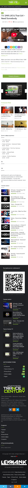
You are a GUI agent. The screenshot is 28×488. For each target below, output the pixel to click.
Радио (5, 376)
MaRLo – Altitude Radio (8, 152)
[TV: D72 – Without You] (7, 124)
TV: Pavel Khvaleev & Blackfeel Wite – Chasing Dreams (13, 95)
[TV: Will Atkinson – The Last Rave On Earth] (7, 110)
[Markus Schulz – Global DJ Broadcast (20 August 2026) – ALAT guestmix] (5, 235)
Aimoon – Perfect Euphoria (9, 156)
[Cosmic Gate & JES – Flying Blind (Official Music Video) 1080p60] (7, 346)
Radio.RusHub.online (20, 472)
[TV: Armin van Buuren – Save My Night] (21, 110)
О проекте (3, 439)
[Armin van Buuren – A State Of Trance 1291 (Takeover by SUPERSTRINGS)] (5, 227)
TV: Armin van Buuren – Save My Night (20, 115)
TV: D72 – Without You (6, 129)
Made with (13, 456)
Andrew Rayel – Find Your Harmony (11, 148)
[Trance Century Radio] (14, 3)
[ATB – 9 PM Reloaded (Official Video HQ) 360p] (7, 354)
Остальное (7, 366)
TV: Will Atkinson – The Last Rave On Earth (6, 115)
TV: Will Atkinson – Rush (20, 129)
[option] (14, 91)
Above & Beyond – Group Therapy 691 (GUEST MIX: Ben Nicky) (18, 198)
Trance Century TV (11, 10)
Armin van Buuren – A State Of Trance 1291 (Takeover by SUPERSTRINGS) (18, 226)
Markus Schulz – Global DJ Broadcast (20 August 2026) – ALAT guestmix (18, 234)
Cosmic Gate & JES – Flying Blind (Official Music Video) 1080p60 (18, 345)
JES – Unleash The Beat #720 (18, 246)
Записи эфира (7, 374)
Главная (4, 10)
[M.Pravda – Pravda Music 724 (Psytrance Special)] (5, 192)
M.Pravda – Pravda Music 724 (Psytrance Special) (18, 190)
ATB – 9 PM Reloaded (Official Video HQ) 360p (18, 354)
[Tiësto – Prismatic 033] (5, 206)
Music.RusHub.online (8, 474)
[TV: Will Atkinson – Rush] (21, 124)
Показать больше (13, 76)
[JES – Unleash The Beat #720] (5, 249)
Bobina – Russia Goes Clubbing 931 (12, 6)
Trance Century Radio (19, 474)
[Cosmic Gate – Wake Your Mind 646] (5, 213)
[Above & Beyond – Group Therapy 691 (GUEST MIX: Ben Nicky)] (5, 199)
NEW (18, 10)
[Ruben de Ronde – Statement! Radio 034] (5, 242)
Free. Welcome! (6, 140)
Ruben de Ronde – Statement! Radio (11, 144)
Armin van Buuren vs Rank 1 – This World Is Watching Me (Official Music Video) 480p (18, 336)
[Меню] (26, 2)
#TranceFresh (7, 371)
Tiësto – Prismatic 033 (16, 204)
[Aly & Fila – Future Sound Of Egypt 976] (5, 256)
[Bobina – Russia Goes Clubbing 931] (5, 220)
